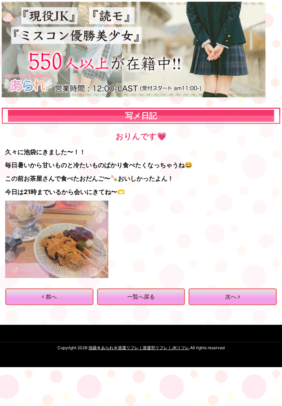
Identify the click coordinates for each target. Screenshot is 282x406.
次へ (231, 296)
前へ (50, 296)
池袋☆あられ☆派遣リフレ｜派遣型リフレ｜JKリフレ (138, 347)
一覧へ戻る (141, 296)
